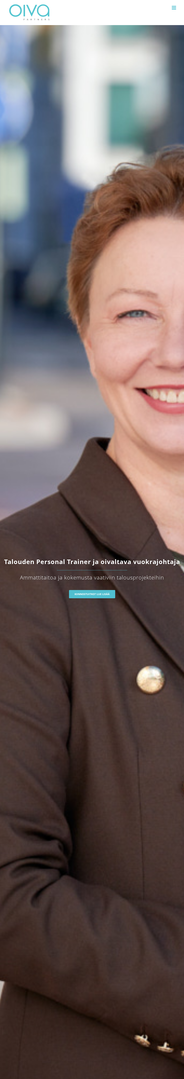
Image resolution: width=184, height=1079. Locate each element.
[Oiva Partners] (29, 12)
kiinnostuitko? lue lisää (92, 594)
